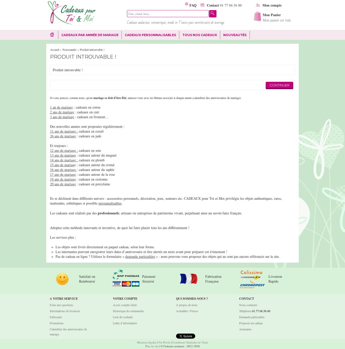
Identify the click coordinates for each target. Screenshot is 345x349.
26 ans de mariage (63, 136)
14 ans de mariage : (64, 160)
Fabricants (56, 317)
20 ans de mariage (63, 184)
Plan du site (152, 346)
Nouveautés (235, 35)
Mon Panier (277, 17)
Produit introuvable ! (92, 49)
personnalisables (109, 203)
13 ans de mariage (63, 155)
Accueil (54, 49)
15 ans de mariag (62, 164)
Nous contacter (248, 305)
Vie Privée (164, 342)
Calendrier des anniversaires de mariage (68, 331)
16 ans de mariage (63, 169)
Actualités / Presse (187, 311)
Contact (224, 5)
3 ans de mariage (62, 116)
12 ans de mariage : (64, 150)
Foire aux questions (61, 305)
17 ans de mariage (63, 174)
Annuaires (245, 329)
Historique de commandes (128, 311)
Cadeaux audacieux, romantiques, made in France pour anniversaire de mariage (175, 22)
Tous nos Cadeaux (198, 35)
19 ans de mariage (63, 179)
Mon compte (272, 5)
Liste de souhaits (123, 317)
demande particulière (140, 256)
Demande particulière (251, 317)
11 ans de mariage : (64, 131)
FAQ (192, 5)
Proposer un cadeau (251, 323)
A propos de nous (187, 305)
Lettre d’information (125, 323)
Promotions (57, 323)
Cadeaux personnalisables (150, 35)
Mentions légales (146, 342)
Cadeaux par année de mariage (89, 35)
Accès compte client (125, 305)
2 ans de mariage (62, 112)
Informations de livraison (65, 311)
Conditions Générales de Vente (190, 342)
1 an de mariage (61, 107)
